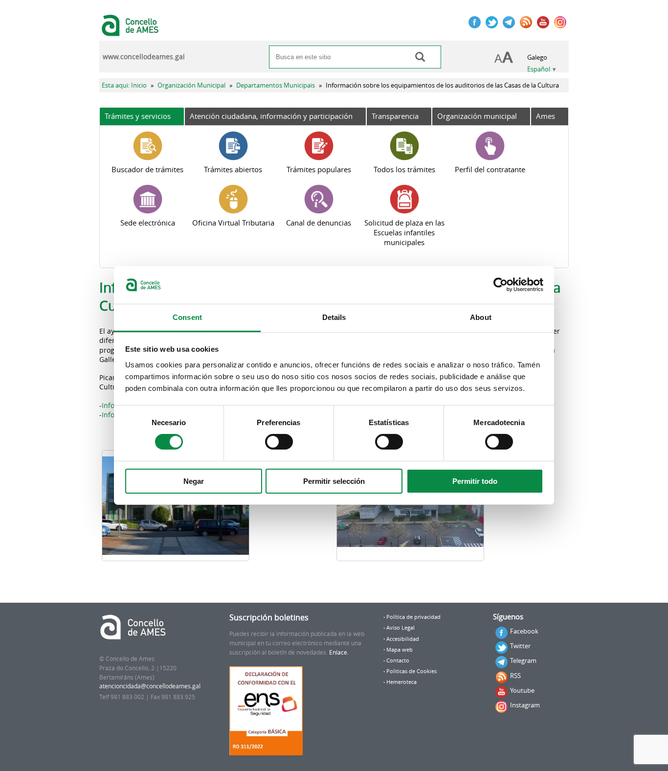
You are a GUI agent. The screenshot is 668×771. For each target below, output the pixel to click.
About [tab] (480, 317)
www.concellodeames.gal (144, 56)
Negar (193, 481)
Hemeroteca (401, 682)
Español (538, 69)
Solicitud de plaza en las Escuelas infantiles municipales (404, 232)
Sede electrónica (147, 222)
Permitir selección (334, 481)
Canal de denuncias (318, 222)
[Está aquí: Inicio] (131, 31)
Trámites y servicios (138, 116)
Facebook (524, 631)
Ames (545, 116)
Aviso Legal (400, 627)
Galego (537, 57)
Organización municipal (477, 116)
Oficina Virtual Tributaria (233, 222)
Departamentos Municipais (275, 85)
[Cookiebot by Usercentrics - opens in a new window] (500, 284)
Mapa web (399, 649)
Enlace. (339, 652)
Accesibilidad (402, 638)
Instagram (525, 705)
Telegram (523, 660)
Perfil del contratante (490, 169)
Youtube (522, 690)
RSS (515, 675)
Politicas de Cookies (411, 671)
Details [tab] (334, 317)
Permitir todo (474, 481)
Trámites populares (319, 169)
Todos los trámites (404, 169)
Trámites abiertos (233, 169)
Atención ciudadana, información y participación (271, 116)
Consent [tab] (187, 317)
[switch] (279, 442)
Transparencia (395, 116)
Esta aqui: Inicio (124, 85)
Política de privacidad (413, 616)
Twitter (520, 645)
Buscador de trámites (147, 169)
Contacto (397, 660)
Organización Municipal (191, 85)
